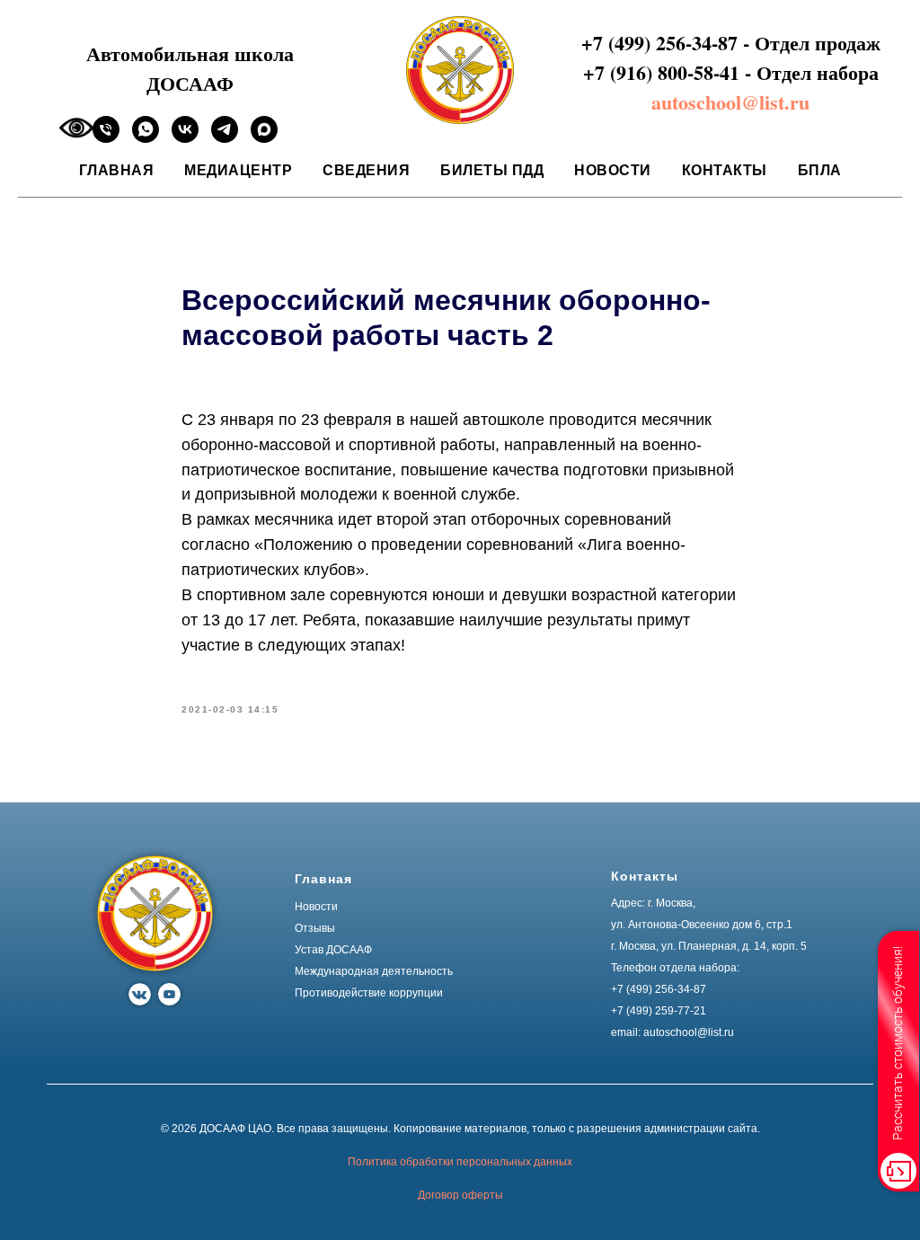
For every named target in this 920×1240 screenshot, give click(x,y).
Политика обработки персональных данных (460, 1162)
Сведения (366, 170)
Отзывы (315, 928)
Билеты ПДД (492, 170)
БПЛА (820, 170)
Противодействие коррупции (369, 993)
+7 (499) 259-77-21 (658, 1011)
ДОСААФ (190, 83)
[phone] (106, 137)
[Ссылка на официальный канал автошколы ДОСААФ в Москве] (224, 137)
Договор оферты (460, 1195)
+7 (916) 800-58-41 (661, 72)
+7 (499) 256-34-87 (659, 43)
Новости (612, 170)
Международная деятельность (374, 971)
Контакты (724, 170)
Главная (117, 170)
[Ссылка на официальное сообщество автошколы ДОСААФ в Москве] (185, 137)
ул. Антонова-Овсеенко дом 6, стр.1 (701, 924)
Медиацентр (238, 170)
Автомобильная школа (190, 53)
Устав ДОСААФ (333, 949)
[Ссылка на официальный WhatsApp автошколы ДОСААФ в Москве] (145, 137)
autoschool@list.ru (730, 102)
